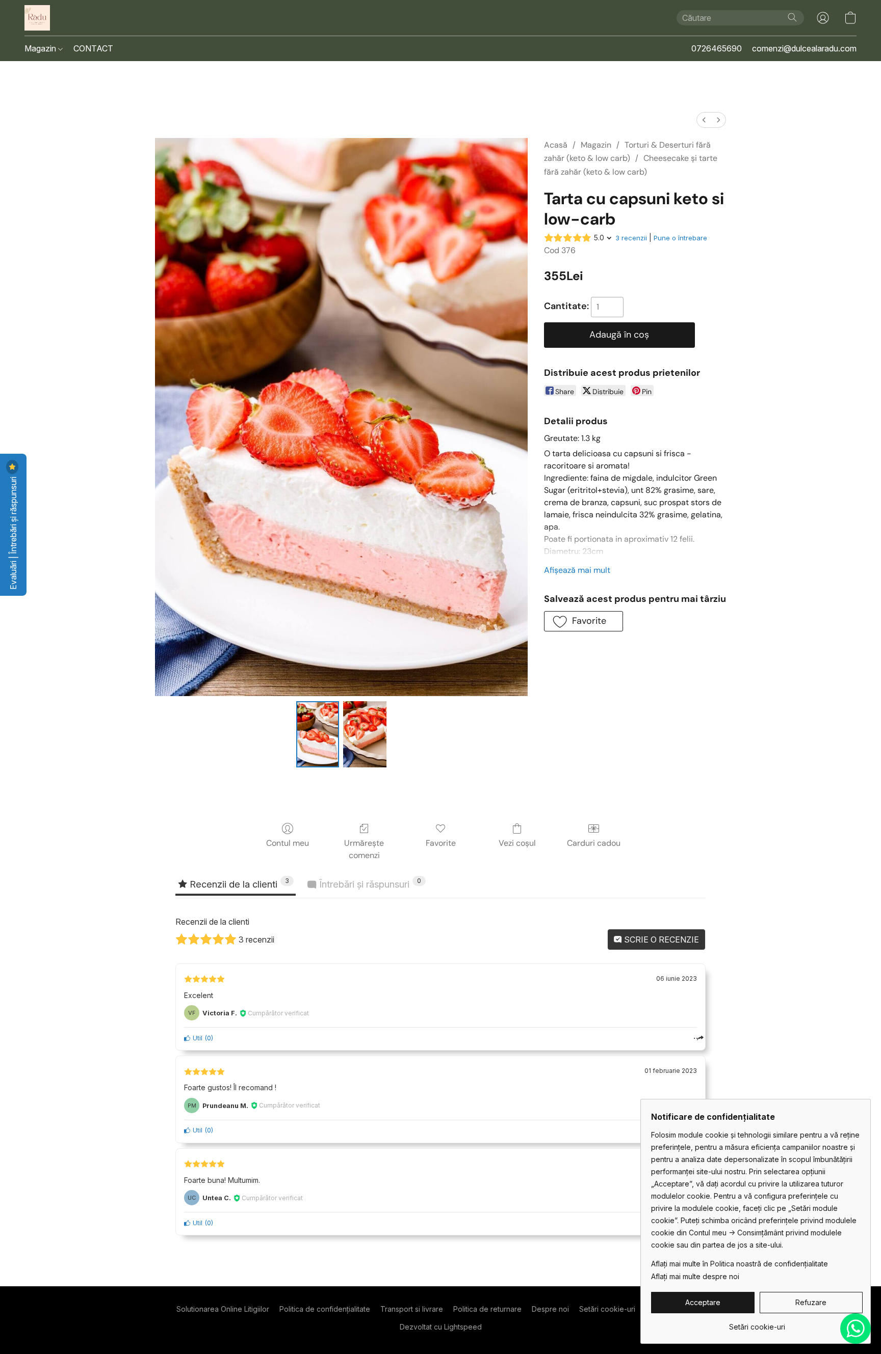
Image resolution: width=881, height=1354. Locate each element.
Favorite (441, 843)
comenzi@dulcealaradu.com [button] (804, 48)
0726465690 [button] (716, 48)
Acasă (555, 145)
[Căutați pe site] (792, 17)
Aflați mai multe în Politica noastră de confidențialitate (739, 1263)
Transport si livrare (411, 1309)
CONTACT (93, 48)
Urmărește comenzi (364, 849)
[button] (37, 18)
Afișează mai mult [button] (577, 570)
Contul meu (287, 843)
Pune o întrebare (680, 238)
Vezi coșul (517, 843)
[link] (757, 1323)
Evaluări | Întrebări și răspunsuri (13, 532)
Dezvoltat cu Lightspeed (441, 1326)
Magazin (41, 48)
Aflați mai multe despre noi (695, 1276)
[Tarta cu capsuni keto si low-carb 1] (364, 734)
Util (196, 1038)
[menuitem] (704, 120)
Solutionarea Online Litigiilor (222, 1309)
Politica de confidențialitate (324, 1309)
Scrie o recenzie (660, 939)
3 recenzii (631, 238)
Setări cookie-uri (607, 1309)
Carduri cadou (593, 843)
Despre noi (550, 1309)
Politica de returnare (487, 1309)
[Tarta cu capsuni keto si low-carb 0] (317, 734)
